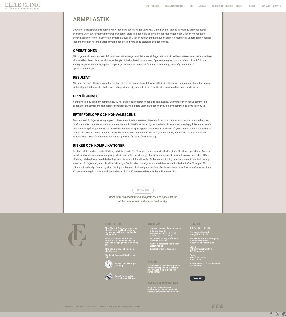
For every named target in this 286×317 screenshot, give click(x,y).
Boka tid (277, 6)
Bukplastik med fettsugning (163, 249)
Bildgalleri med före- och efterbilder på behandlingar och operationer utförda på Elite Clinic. (163, 289)
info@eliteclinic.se (199, 234)
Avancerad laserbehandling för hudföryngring (164, 245)
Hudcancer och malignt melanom (165, 228)
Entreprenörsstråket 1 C (201, 249)
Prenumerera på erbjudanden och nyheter (205, 264)
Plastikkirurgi (152, 6)
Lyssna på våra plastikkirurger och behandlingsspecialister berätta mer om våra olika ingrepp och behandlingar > (163, 268)
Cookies (137, 307)
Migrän (202, 6)
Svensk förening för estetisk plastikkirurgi (125, 277)
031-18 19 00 (204, 228)
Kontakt (265, 6)
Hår (190, 6)
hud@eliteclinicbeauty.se (202, 243)
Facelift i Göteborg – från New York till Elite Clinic (164, 239)
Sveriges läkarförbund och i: (120, 256)
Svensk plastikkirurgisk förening (125, 264)
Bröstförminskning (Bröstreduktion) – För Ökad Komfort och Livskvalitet (163, 233)
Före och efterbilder (222, 6)
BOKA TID (197, 278)
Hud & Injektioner (173, 6)
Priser (239, 6)
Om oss (251, 6)
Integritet (126, 307)
